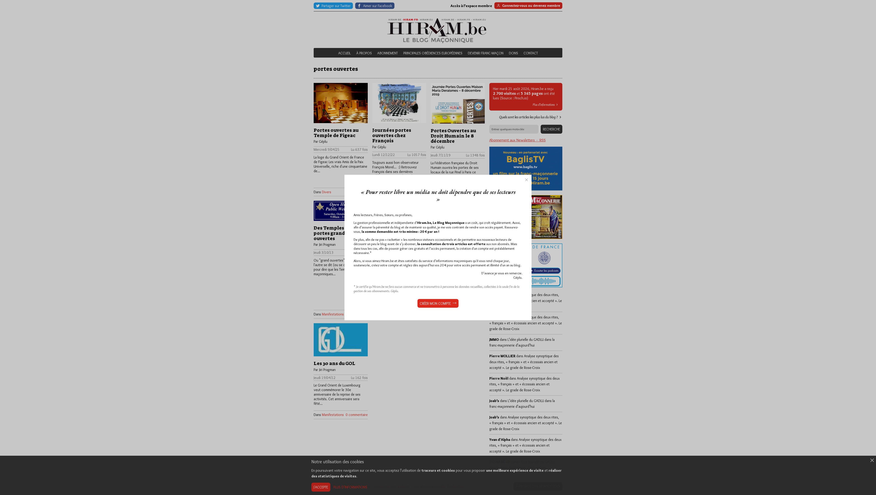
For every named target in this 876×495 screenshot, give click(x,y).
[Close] (526, 180)
